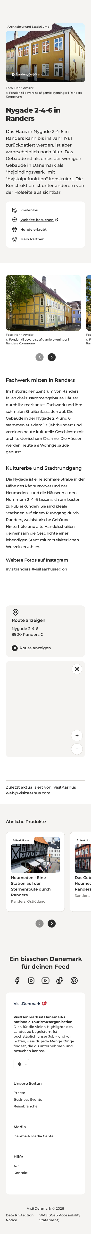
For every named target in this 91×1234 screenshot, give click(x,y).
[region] (45, 709)
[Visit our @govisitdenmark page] (60, 980)
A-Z (16, 1166)
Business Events (28, 1099)
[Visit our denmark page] (17, 980)
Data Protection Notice (20, 1217)
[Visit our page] (31, 980)
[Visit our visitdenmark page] (45, 980)
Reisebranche (26, 1106)
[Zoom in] (77, 735)
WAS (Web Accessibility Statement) (59, 1217)
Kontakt (21, 1173)
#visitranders (18, 569)
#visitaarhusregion (49, 569)
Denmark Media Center (34, 1136)
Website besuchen (37, 220)
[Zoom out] (77, 749)
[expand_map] (77, 669)
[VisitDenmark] (30, 1003)
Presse (19, 1093)
